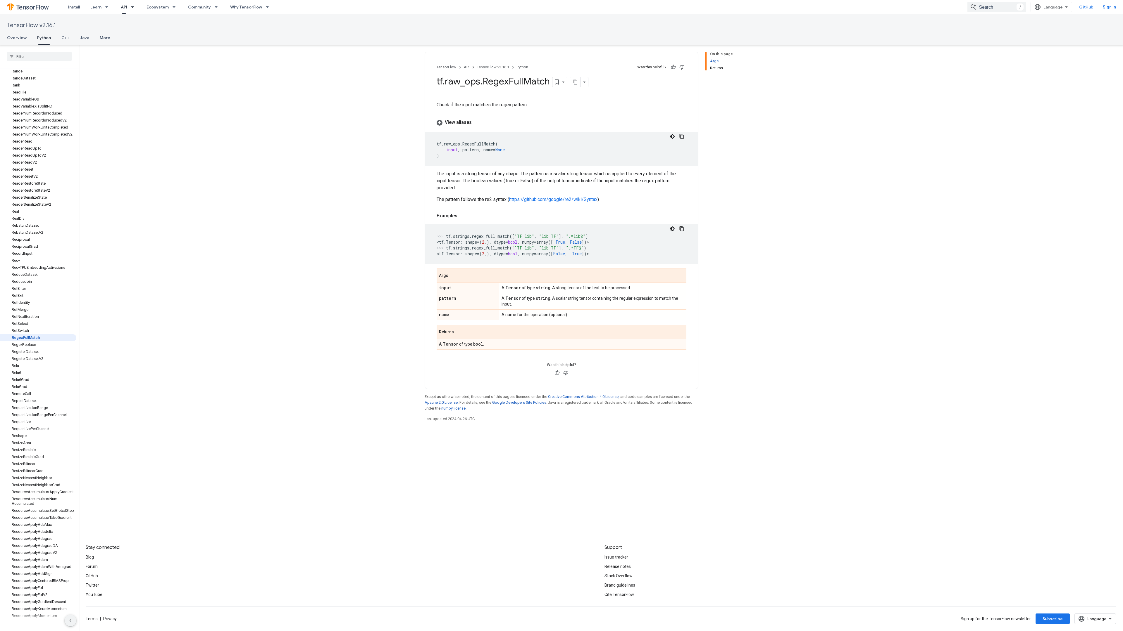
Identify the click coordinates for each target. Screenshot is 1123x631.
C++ (65, 37)
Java (84, 37)
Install (74, 7)
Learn (95, 7)
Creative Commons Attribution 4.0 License (583, 396)
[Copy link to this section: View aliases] (477, 122)
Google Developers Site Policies (519, 402)
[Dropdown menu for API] (134, 7)
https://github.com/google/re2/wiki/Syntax (553, 199)
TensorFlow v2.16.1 (31, 25)
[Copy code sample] (681, 136)
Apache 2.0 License (441, 402)
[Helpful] (673, 67)
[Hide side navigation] (70, 620)
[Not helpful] (682, 67)
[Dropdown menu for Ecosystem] (176, 7)
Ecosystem (158, 7)
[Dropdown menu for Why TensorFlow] (269, 7)
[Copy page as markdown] (575, 82)
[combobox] (996, 7)
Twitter (92, 585)
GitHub (1086, 7)
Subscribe (1053, 618)
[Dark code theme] (672, 136)
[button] (561, 122)
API (124, 7)
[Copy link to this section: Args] (454, 276)
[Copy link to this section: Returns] (460, 332)
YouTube (94, 594)
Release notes (617, 566)
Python (44, 37)
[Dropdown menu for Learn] (108, 7)
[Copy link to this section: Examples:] (464, 215)
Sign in (1109, 7)
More (105, 37)
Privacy (110, 618)
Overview (17, 37)
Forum (92, 566)
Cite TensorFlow (619, 594)
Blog (90, 557)
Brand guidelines (619, 585)
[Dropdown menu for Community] (218, 7)
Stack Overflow (618, 575)
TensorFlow (446, 67)
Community (199, 7)
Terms (92, 618)
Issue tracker (616, 557)
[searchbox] (39, 56)
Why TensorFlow (246, 7)
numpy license (453, 408)
